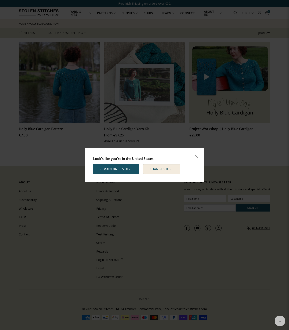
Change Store (161, 169)
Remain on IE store (116, 169)
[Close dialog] (196, 156)
